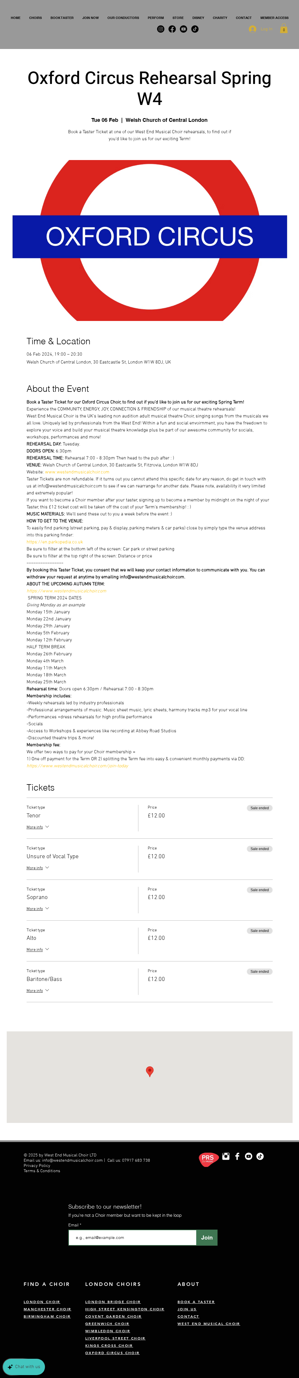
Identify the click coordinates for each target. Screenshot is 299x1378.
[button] (35, 17)
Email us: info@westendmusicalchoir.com (63, 1160)
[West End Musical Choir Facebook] (237, 1156)
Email (74, 1225)
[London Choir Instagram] (226, 1156)
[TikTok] (260, 1156)
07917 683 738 (136, 1160)
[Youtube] (248, 1156)
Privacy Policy (37, 1165)
